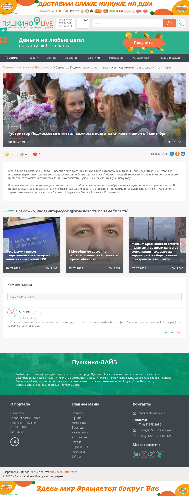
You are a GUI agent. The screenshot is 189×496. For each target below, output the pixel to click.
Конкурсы (78, 452)
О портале (17, 413)
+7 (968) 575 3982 (149, 425)
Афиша (51, 57)
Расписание (80, 432)
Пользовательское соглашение (23, 425)
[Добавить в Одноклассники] (177, 154)
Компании (71, 57)
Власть (14, 126)
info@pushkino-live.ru (152, 413)
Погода (76, 442)
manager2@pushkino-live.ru (156, 436)
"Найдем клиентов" (64, 472)
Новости (33, 57)
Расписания (116, 57)
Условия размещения (25, 418)
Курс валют (79, 437)
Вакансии (94, 57)
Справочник (141, 57)
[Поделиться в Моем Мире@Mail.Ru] (172, 154)
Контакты (16, 432)
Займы (76, 456)
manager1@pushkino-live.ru (156, 430)
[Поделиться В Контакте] (183, 154)
